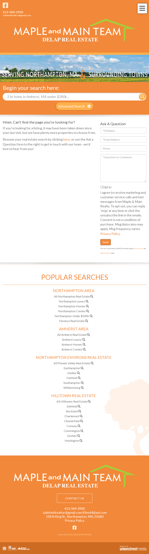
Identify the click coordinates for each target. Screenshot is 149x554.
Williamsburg (71, 387)
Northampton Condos (72, 311)
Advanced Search (71, 106)
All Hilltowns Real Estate (72, 401)
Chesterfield (72, 421)
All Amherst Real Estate (71, 334)
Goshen (71, 435)
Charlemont (72, 416)
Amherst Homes (72, 344)
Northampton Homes (71, 306)
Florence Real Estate (71, 321)
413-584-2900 (13, 12)
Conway (72, 426)
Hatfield (72, 377)
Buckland (72, 411)
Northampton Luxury (72, 301)
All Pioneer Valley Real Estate (72, 363)
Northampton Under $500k (72, 316)
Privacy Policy (110, 234)
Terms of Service (105, 253)
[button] (142, 96)
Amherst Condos (71, 349)
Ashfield (72, 406)
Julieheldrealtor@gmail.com (17, 15)
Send (105, 242)
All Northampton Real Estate (72, 296)
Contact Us (74, 498)
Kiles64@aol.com (94, 512)
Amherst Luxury (72, 339)
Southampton (71, 382)
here (66, 139)
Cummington (72, 430)
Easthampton (72, 368)
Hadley (71, 373)
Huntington (72, 440)
